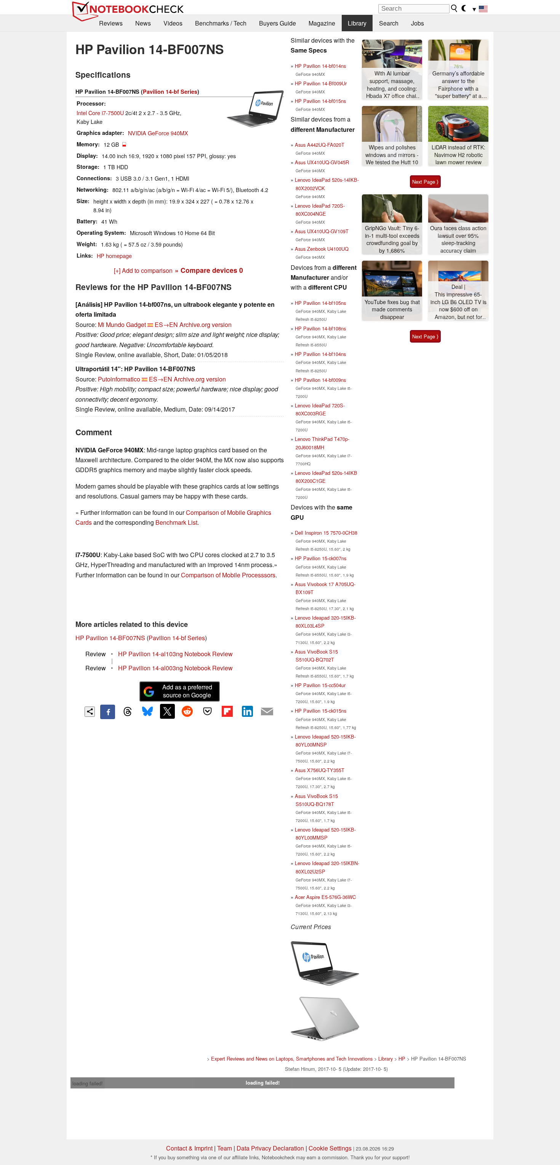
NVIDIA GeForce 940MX (158, 133)
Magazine (322, 23)
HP (401, 1058)
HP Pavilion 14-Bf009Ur (321, 83)
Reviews (111, 23)
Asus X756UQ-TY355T (319, 770)
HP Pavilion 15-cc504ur (320, 685)
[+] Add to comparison (143, 270)
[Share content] (90, 712)
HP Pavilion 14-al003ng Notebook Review (175, 667)
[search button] (454, 8)
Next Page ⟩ (425, 181)
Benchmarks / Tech (220, 23)
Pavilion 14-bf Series (170, 91)
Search (388, 23)
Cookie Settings (330, 1148)
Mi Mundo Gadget (122, 324)
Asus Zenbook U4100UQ (322, 248)
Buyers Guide (277, 23)
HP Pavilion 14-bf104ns (320, 353)
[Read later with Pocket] (207, 711)
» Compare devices (209, 270)
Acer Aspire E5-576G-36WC (325, 897)
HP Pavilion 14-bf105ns (320, 302)
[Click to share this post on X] (167, 711)
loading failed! (87, 1083)
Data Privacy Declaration (270, 1148)
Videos (172, 23)
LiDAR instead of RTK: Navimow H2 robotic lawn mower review (458, 155)
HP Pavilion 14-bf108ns (320, 328)
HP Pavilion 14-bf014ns (320, 65)
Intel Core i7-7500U (100, 113)
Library (357, 23)
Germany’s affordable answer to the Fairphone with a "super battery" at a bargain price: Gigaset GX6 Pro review (458, 85)
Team (224, 1148)
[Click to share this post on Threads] (127, 712)
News (143, 23)
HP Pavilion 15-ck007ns (320, 558)
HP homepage (114, 256)
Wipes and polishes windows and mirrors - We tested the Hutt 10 (392, 155)
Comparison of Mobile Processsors (228, 574)
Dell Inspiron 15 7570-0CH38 (326, 532)
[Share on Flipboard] (227, 711)
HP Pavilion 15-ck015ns (320, 710)
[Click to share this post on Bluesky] (147, 712)
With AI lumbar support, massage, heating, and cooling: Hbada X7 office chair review (392, 85)
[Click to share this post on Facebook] (107, 712)
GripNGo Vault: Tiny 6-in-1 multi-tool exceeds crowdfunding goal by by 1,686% (392, 239)
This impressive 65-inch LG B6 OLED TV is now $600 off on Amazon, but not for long (458, 306)
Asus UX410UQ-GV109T (322, 231)
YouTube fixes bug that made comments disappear (392, 309)
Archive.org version (205, 324)
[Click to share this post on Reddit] (187, 711)
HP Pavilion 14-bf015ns (320, 100)
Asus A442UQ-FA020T (319, 144)
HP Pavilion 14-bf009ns (320, 379)
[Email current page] (267, 712)
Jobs (417, 23)
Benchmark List (176, 522)
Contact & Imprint (189, 1148)
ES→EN (166, 324)
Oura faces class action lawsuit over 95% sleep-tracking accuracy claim (458, 239)
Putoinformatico (119, 379)
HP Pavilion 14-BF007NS (110, 637)
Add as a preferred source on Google (187, 691)
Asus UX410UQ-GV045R (322, 162)
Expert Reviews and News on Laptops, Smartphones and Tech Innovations (292, 1058)
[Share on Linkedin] (247, 711)
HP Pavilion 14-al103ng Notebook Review (175, 653)
